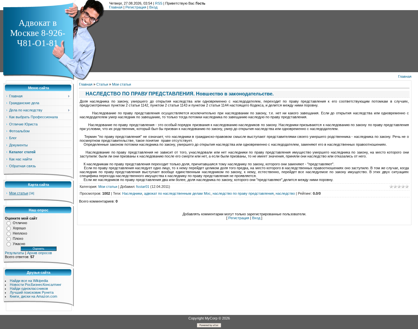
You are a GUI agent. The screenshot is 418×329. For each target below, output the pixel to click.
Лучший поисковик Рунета (32, 292)
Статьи (102, 84)
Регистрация (135, 7)
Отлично (20, 223)
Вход (153, 7)
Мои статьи (18, 193)
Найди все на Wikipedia (29, 281)
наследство (285, 193)
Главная (115, 7)
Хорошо (19, 228)
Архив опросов (39, 253)
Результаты (14, 253)
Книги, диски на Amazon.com (33, 296)
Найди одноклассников (29, 288)
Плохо (18, 238)
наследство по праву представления (243, 193)
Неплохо (20, 233)
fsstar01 (142, 187)
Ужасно (19, 244)
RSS (158, 3)
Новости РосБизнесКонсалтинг (35, 285)
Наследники (132, 193)
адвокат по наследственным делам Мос (177, 193)
